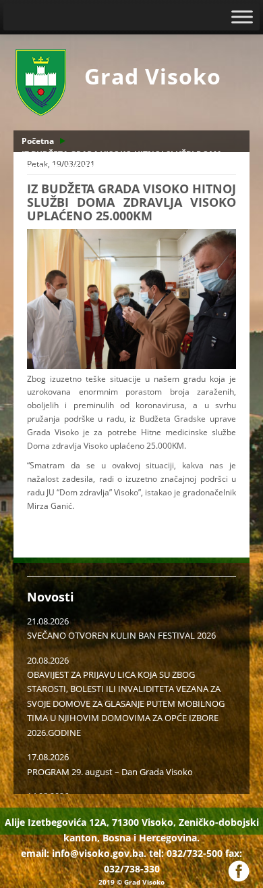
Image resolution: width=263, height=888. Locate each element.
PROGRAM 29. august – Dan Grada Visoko (110, 772)
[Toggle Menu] (242, 16)
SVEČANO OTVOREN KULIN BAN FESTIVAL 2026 (121, 635)
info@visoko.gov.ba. (99, 853)
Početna (38, 141)
